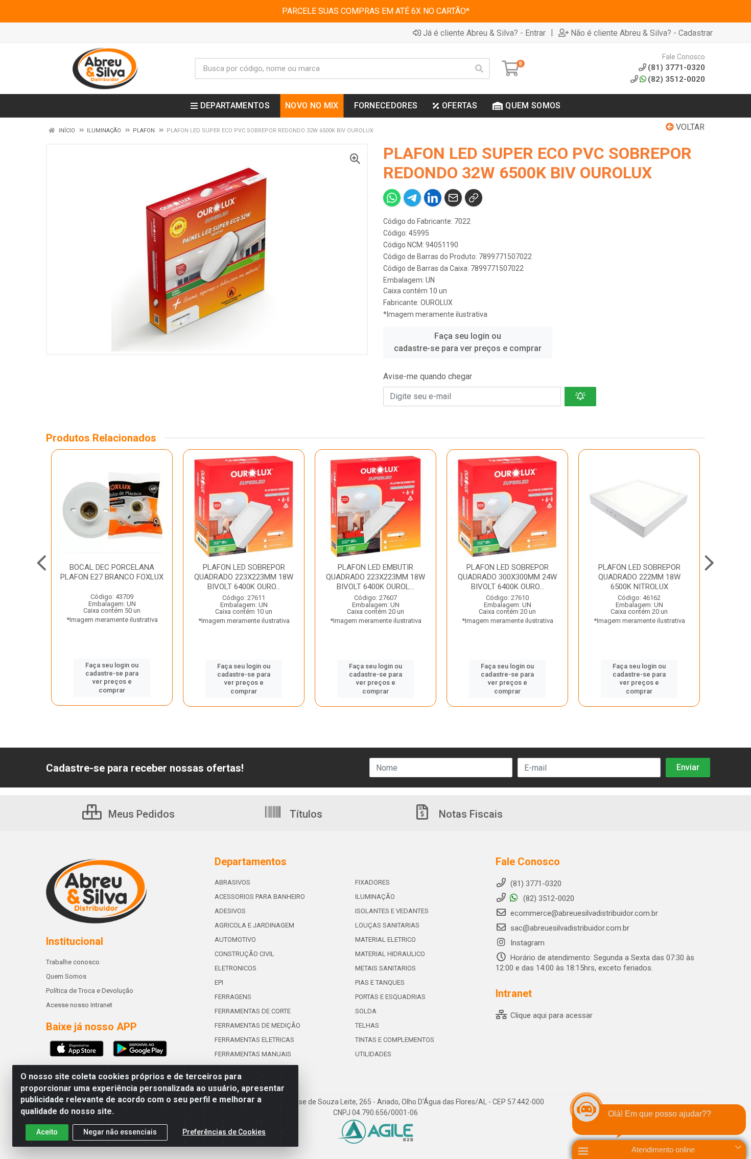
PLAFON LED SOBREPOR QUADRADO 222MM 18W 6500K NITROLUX (639, 577)
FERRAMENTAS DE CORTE (253, 1011)
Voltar (689, 127)
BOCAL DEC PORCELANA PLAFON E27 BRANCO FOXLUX (111, 572)
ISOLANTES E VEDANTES (392, 911)
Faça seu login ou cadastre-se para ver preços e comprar (468, 342)
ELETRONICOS (235, 968)
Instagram (526, 942)
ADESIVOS (230, 911)
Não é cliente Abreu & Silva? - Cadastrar (642, 33)
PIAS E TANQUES (380, 982)
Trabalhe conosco (73, 962)
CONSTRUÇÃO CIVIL (244, 954)
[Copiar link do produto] (473, 197)
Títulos (304, 814)
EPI (219, 982)
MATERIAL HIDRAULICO (390, 954)
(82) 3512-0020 (676, 79)
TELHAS (367, 1025)
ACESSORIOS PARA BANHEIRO (260, 896)
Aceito (47, 1132)
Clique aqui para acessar (550, 1015)
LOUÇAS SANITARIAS (387, 925)
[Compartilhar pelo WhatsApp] (392, 197)
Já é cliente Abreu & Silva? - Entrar (484, 33)
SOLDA (366, 1011)
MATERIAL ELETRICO (385, 939)
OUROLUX (436, 302)
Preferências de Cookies (224, 1132)
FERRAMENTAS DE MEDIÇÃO (257, 1025)
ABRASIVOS (232, 882)
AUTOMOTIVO (235, 939)
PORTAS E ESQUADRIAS (390, 997)
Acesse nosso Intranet (79, 1005)
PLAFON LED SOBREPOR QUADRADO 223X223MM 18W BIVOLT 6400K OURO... (243, 577)
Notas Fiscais (469, 814)
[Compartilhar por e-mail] (453, 197)
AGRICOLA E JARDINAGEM (254, 925)
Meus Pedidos (140, 814)
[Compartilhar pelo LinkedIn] (432, 197)
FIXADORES (372, 882)
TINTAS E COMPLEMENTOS (394, 1040)
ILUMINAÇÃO (375, 896)
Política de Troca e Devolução (89, 990)
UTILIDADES (373, 1054)
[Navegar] (42, 563)
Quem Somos (66, 976)
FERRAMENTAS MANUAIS (253, 1054)
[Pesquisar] (479, 68)
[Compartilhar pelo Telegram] (412, 197)
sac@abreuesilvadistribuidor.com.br (569, 928)
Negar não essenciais (120, 1132)
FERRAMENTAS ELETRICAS (254, 1040)
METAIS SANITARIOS (385, 968)
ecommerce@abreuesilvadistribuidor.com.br (584, 913)
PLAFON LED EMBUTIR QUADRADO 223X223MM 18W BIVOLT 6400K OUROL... (375, 577)
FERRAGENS (233, 997)
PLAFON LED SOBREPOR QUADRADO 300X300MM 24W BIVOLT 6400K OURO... (507, 577)
